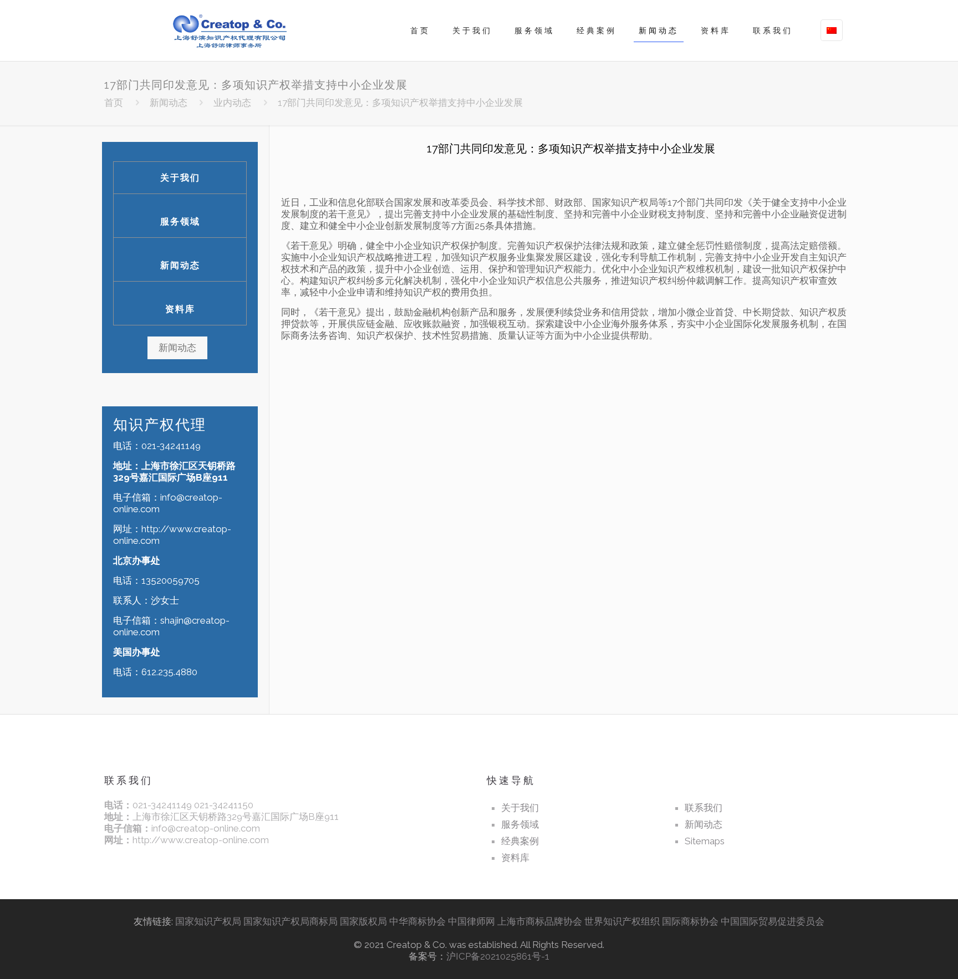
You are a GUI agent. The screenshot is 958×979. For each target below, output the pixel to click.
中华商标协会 (417, 921)
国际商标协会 (690, 921)
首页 (113, 102)
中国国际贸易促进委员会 (772, 921)
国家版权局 (363, 921)
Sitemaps (705, 841)
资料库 (180, 309)
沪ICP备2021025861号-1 (497, 956)
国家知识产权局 (208, 921)
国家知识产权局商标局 (290, 921)
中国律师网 (471, 921)
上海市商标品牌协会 (539, 921)
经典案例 (520, 841)
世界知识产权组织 (623, 921)
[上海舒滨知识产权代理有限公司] (226, 30)
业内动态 (232, 102)
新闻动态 (168, 102)
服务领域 (180, 221)
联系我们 (703, 807)
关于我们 (180, 177)
